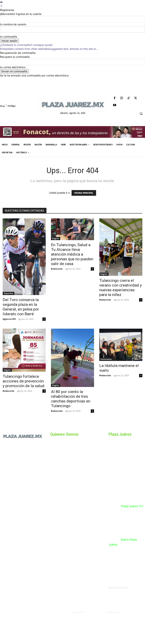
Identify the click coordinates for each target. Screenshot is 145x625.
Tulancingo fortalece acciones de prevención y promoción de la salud (23, 381)
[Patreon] (17, 463)
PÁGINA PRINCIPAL (83, 193)
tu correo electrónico (12, 67)
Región (55, 238)
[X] (135, 98)
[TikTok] (128, 98)
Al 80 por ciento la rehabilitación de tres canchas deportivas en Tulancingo (70, 398)
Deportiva (8, 293)
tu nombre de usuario (13, 24)
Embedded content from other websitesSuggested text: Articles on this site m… (49, 48)
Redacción (57, 268)
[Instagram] (121, 98)
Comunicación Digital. (133, 612)
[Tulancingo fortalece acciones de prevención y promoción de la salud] (24, 350)
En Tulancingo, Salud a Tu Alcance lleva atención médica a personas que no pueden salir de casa (72, 254)
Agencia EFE (9, 319)
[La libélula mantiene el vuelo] (120, 345)
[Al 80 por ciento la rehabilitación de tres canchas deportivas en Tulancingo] (72, 358)
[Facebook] (114, 98)
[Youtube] (114, 105)
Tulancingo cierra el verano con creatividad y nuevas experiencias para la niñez (120, 287)
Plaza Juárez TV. (132, 506)
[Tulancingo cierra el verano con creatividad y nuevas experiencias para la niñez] (120, 247)
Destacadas (106, 359)
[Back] (1, 6)
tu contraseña (8, 36)
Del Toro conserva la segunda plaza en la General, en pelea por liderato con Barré (21, 306)
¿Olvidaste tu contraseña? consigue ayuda (26, 44)
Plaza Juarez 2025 (94, 612)
